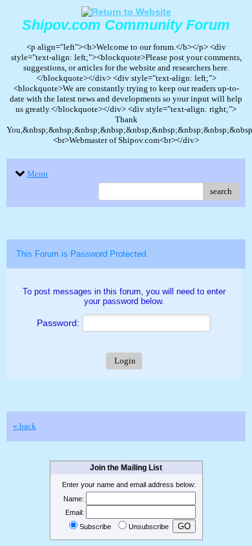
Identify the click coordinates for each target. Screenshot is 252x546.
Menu (37, 174)
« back (24, 426)
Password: (59, 323)
